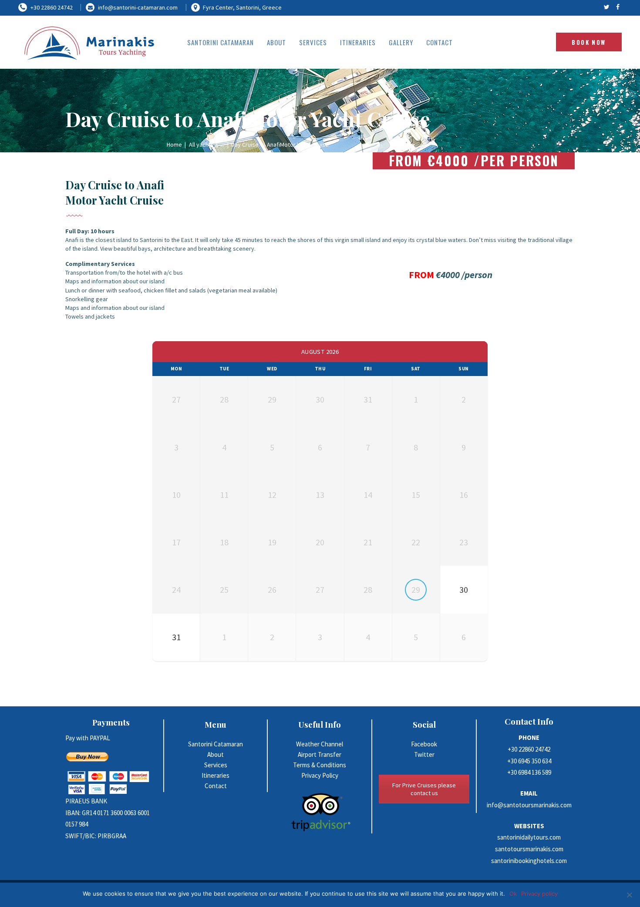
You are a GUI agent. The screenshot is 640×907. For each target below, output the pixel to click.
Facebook (424, 744)
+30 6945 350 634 (529, 761)
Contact (216, 786)
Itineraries (215, 775)
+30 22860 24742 (529, 749)
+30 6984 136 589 (529, 772)
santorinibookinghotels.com (529, 861)
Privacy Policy (319, 775)
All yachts (201, 144)
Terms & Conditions (319, 765)
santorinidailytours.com (529, 837)
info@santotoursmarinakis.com (529, 805)
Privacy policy (539, 893)
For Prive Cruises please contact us (424, 789)
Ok (513, 893)
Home (174, 144)
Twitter (424, 754)
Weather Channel (319, 744)
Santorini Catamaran (215, 744)
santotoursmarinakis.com (529, 849)
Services (215, 765)
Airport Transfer (319, 754)
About (215, 754)
